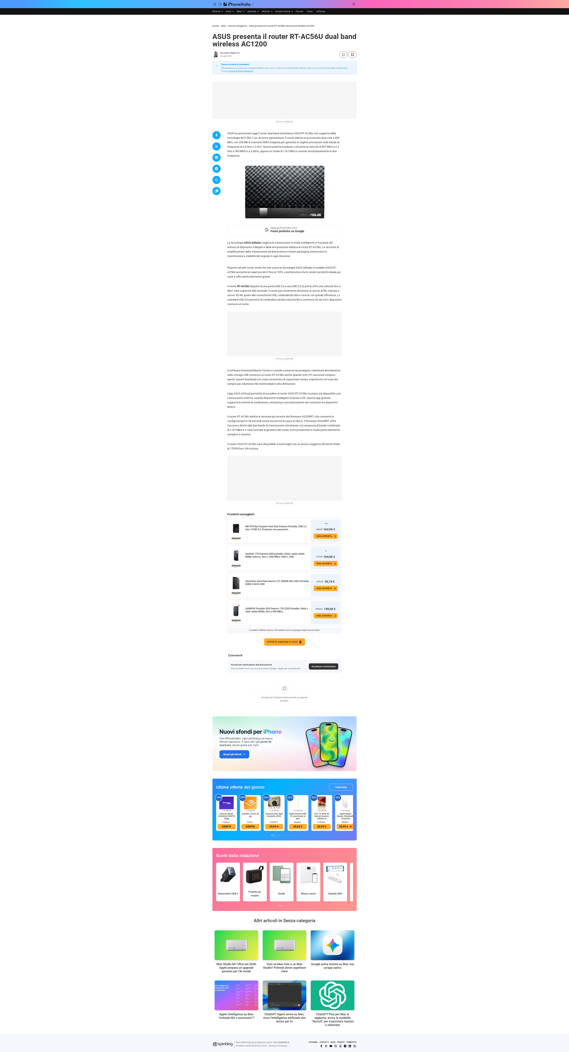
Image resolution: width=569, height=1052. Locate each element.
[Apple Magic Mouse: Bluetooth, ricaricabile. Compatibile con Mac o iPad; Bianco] (345, 803)
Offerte (320, 11)
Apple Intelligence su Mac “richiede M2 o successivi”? (236, 1016)
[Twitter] (326, 1046)
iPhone (216, 11)
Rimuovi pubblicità (284, 121)
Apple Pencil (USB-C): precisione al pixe (298, 816)
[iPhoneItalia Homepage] (237, 4)
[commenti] (343, 54)
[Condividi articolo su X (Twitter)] (216, 146)
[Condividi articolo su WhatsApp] (216, 180)
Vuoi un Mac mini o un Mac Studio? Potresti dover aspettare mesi (284, 967)
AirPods (252, 11)
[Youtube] (331, 1046)
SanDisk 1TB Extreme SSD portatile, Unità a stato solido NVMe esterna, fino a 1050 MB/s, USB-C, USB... (275, 555)
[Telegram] (345, 1046)
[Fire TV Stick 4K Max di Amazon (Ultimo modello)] (322, 803)
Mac (239, 11)
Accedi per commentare (323, 666)
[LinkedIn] (350, 1046)
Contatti (324, 1042)
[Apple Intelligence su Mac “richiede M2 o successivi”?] (236, 995)
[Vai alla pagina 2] (276, 835)
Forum (299, 11)
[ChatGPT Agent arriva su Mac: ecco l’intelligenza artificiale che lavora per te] (284, 995)
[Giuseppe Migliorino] (215, 54)
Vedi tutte (341, 787)
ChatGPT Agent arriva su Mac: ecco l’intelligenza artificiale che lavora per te (284, 1017)
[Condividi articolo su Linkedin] (216, 157)
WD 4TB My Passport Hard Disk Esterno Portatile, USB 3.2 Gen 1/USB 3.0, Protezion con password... (276, 528)
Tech (310, 11)
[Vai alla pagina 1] (272, 835)
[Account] (354, 4)
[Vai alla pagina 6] (287, 835)
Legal (333, 1042)
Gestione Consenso (278, 1045)
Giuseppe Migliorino (230, 52)
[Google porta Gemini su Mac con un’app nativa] (332, 945)
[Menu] (214, 4)
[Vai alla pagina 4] (281, 835)
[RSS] (355, 1046)
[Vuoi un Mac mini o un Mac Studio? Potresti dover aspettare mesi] (284, 945)
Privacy (341, 1042)
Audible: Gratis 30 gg (250, 815)
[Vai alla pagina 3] (279, 835)
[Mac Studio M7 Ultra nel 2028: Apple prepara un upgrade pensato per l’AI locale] (236, 945)
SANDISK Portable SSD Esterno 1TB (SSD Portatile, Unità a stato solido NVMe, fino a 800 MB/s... (276, 610)
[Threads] (340, 1046)
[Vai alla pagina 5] (284, 835)
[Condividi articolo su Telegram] (216, 169)
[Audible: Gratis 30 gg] (250, 803)
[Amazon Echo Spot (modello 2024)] (274, 803)
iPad (228, 11)
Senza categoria (237, 25)
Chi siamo (313, 1042)
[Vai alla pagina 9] (295, 835)
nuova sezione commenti (241, 71)
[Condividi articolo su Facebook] (216, 135)
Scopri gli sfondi (232, 754)
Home (215, 25)
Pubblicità (352, 1042)
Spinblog (252, 1042)
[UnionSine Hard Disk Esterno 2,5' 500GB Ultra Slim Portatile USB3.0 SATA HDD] (236, 583)
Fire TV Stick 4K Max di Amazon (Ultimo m (321, 816)
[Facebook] (321, 1046)
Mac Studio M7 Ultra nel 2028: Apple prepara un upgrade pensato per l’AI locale (236, 967)
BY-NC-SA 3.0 (261, 1045)
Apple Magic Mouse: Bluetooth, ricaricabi (345, 816)
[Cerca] (219, 4)
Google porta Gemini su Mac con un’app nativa (332, 965)
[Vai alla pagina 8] (292, 835)
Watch (266, 11)
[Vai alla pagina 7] (290, 835)
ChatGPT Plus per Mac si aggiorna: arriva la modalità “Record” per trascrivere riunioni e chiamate (332, 1019)
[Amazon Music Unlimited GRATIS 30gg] (226, 803)
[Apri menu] (252, 4)
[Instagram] (336, 1046)
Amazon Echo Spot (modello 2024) (274, 815)
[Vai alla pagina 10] (298, 835)
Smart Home (283, 11)
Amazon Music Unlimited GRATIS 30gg (226, 816)
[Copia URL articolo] (216, 191)
